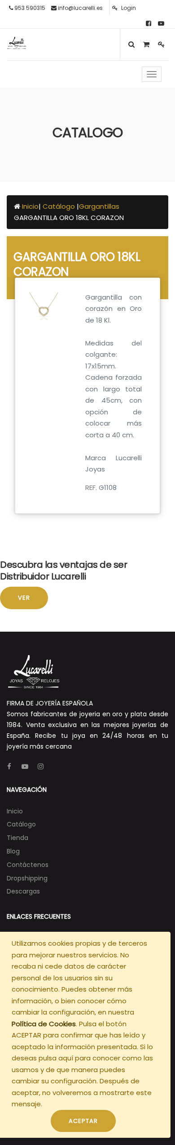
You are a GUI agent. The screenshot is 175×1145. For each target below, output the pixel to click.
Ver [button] (24, 597)
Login (128, 8)
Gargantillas (99, 206)
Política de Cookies (44, 1023)
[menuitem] (15, 811)
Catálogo (60, 206)
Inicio (30, 206)
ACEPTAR (83, 1121)
